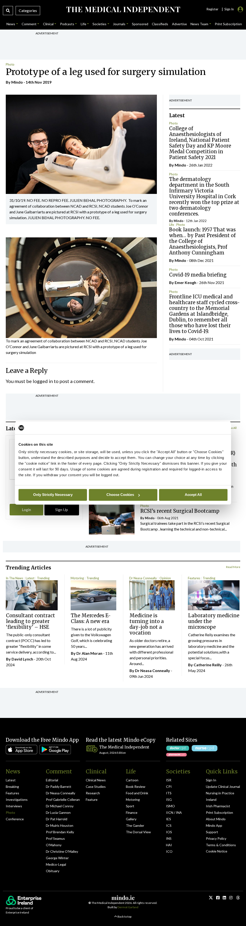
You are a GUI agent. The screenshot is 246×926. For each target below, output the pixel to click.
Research (93, 793)
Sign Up (61, 509)
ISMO (170, 806)
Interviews (14, 806)
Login (26, 509)
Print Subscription (219, 812)
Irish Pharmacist (218, 806)
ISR (168, 780)
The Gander (135, 825)
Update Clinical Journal (223, 786)
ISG (169, 799)
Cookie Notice (216, 851)
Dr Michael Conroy (60, 806)
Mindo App (214, 825)
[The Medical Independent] (123, 9)
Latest (30, 578)
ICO (169, 851)
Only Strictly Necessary (53, 495)
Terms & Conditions (221, 845)
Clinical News (96, 780)
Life (171, 225)
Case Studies (96, 786)
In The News (14, 578)
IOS (169, 832)
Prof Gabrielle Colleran (63, 799)
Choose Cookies (120, 495)
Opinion (165, 578)
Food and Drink (137, 793)
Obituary (52, 871)
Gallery (131, 819)
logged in (43, 381)
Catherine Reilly (208, 664)
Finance (131, 812)
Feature (92, 799)
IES (168, 819)
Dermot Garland (127, 907)
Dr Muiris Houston (59, 825)
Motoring (77, 578)
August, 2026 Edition (112, 752)
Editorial (52, 780)
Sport (130, 806)
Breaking (12, 786)
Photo (10, 64)
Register (212, 9)
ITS (169, 793)
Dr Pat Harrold (56, 819)
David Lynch (22, 659)
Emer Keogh (185, 282)
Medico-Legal (56, 864)
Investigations (17, 799)
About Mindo (216, 819)
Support (212, 832)
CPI (169, 786)
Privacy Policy (216, 838)
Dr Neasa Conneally (143, 578)
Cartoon (132, 780)
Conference (15, 819)
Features (194, 578)
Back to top (124, 916)
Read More (233, 567)
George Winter (57, 858)
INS (169, 838)
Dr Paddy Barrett (58, 786)
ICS (169, 825)
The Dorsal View (138, 832)
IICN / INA (174, 812)
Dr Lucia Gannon (58, 812)
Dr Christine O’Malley (62, 851)
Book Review (135, 786)
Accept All (193, 495)
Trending (43, 578)
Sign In (211, 780)
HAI (169, 845)
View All (231, 428)
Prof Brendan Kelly (60, 832)
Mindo (17, 82)
